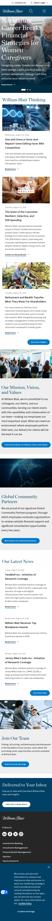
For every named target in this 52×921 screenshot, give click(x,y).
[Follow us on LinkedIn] (4, 834)
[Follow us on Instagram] (21, 834)
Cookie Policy (25, 903)
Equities (7, 856)
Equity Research (11, 860)
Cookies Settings (26, 911)
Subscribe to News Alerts (16, 804)
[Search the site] (30, 10)
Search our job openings (15, 764)
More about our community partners (20, 540)
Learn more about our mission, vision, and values (26, 444)
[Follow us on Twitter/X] (15, 834)
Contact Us (20, 2)
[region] (26, 892)
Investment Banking (13, 843)
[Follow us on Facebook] (10, 834)
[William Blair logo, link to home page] (12, 10)
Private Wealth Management (17, 852)
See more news (39, 693)
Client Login (39, 2)
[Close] (49, 867)
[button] (23, 90)
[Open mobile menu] (44, 10)
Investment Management (15, 847)
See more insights (38, 342)
